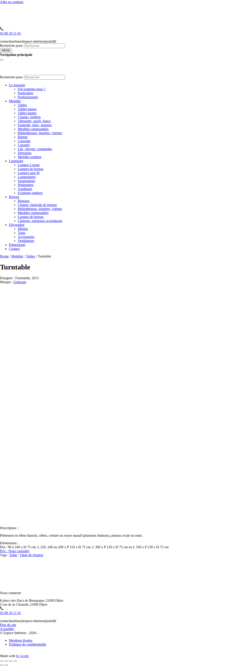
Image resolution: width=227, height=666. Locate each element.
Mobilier (15, 101)
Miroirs (23, 229)
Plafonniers (25, 185)
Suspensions (26, 181)
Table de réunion (31, 555)
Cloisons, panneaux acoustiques (40, 221)
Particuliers (25, 93)
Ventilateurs (26, 241)
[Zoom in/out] (15, 661)
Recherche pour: (11, 45)
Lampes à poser (29, 165)
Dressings (24, 153)
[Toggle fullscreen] (10, 661)
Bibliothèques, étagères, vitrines (40, 133)
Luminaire (16, 161)
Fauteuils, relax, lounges (35, 125)
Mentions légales (20, 640)
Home (4, 256)
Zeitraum (20, 282)
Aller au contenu (11, 2)
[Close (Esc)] (2, 661)
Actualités (7, 629)
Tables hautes (27, 113)
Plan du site (8, 625)
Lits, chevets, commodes (35, 149)
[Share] (6, 661)
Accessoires (26, 237)
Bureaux (24, 201)
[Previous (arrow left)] (2, 665)
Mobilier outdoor (29, 157)
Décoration (16, 225)
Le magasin (17, 85)
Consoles (24, 141)
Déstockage (17, 245)
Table (13, 555)
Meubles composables (33, 129)
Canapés (24, 145)
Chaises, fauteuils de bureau (37, 205)
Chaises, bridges (29, 117)
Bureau (14, 197)
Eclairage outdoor (30, 193)
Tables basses (27, 109)
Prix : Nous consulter (14, 551)
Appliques (25, 189)
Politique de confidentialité (27, 644)
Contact (14, 249)
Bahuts (22, 137)
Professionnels (28, 97)
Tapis (21, 233)
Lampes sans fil (28, 173)
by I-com (22, 656)
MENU (6, 50)
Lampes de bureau (30, 169)
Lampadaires (27, 177)
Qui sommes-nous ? (31, 89)
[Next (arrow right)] (6, 665)
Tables (22, 105)
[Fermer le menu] (2, 60)
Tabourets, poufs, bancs (34, 121)
